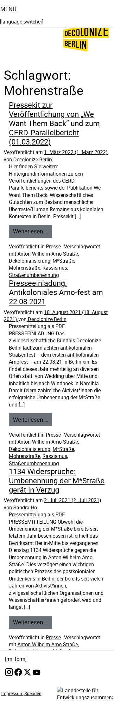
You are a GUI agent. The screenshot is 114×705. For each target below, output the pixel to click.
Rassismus (54, 267)
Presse (53, 246)
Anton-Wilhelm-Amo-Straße (47, 253)
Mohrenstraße (24, 267)
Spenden (32, 693)
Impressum (12, 693)
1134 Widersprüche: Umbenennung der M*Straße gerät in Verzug (56, 480)
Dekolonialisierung (29, 260)
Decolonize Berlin (32, 159)
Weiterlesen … (30, 231)
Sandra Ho (24, 507)
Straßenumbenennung (34, 275)
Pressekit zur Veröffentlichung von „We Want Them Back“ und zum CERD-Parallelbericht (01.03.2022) (54, 123)
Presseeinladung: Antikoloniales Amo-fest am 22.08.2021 (56, 292)
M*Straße (63, 260)
